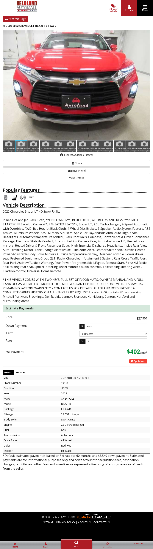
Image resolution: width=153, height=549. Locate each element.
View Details (76, 178)
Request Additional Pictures (78, 154)
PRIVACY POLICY (65, 522)
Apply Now (139, 361)
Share (78, 163)
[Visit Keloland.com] (27, 11)
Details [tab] (8, 372)
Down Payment (16, 326)
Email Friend (78, 170)
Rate (9, 340)
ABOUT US (84, 522)
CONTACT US (101, 522)
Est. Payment (15, 352)
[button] (147, 33)
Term (9, 333)
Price (9, 317)
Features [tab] (20, 372)
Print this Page (17, 19)
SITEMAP (48, 522)
